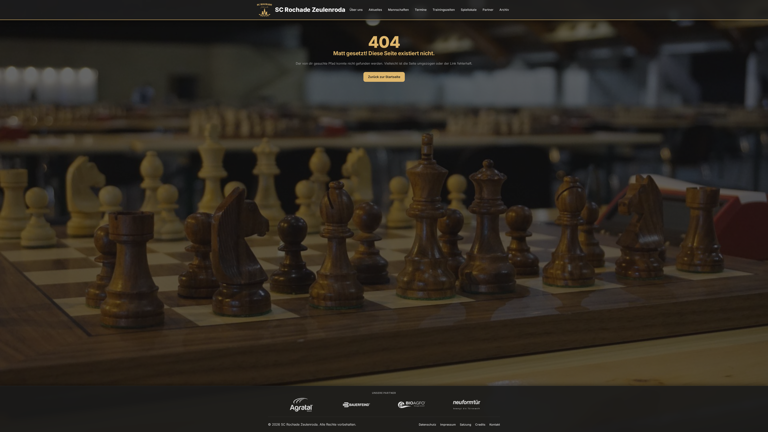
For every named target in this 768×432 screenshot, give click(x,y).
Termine (421, 10)
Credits (480, 424)
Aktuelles (375, 10)
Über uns (356, 10)
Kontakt (494, 424)
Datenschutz (427, 424)
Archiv (504, 10)
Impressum (448, 424)
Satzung (465, 424)
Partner (488, 10)
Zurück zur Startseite (384, 77)
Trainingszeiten (444, 10)
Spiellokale (469, 10)
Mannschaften (398, 10)
